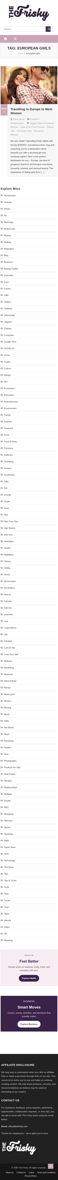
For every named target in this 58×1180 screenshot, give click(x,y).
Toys (6, 894)
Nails (6, 721)
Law (6, 621)
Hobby (7, 568)
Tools (6, 887)
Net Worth (9, 727)
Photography (10, 760)
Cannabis (8, 275)
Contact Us (21, 1172)
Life (6, 634)
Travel (7, 900)
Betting (7, 242)
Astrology (8, 222)
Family (7, 415)
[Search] (48, 29)
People (7, 747)
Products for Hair (12, 767)
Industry (8, 601)
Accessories (10, 195)
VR (5, 933)
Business (8, 262)
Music (7, 714)
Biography (9, 248)
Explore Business (29, 1024)
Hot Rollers (9, 588)
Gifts (6, 481)
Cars (6, 282)
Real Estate (9, 774)
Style (6, 840)
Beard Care (9, 228)
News (6, 734)
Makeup (8, 661)
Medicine (8, 674)
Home (7, 574)
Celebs (7, 302)
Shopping (8, 814)
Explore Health (29, 978)
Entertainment (11, 401)
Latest (31, 1172)
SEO (6, 807)
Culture (7, 368)
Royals (7, 800)
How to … (9, 594)
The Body (8, 867)
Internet (8, 608)
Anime (7, 209)
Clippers (8, 322)
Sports (7, 827)
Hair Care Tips (11, 521)
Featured (8, 428)
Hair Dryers (9, 528)
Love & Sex (9, 647)
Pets (6, 754)
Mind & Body (10, 681)
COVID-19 (9, 348)
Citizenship (9, 315)
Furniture (8, 448)
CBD (6, 295)
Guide (7, 501)
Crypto (7, 361)
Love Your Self (11, 654)
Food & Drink (10, 441)
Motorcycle (9, 694)
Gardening (9, 475)
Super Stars (10, 847)
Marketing (9, 667)
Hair (6, 514)
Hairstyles (9, 541)
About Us (9, 1172)
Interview (8, 614)
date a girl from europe (33, 127)
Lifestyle (8, 641)
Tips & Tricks (10, 880)
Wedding (8, 940)
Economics (9, 388)
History (7, 561)
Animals (8, 202)
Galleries (8, 455)
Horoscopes (10, 581)
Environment (10, 408)
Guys (6, 508)
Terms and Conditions (46, 1172)
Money (7, 687)
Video (7, 927)
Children (8, 308)
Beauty (7, 235)
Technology (9, 860)
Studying (8, 834)
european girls (24, 131)
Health (7, 548)
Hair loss (8, 534)
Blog (6, 255)
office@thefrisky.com (17, 1126)
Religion (8, 794)
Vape (6, 913)
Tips (6, 874)
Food (6, 435)
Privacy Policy (31, 1176)
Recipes (8, 780)
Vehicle (7, 920)
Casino (7, 288)
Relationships (17, 123)
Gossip (7, 494)
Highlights (9, 554)
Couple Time (10, 342)
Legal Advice (10, 627)
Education (9, 395)
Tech (6, 854)
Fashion (8, 421)
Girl (5, 488)
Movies (7, 701)
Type (6, 907)
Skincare (8, 820)
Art (5, 215)
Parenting (8, 741)
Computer (9, 335)
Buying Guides (11, 268)
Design (7, 375)
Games (7, 468)
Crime (7, 355)
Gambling (8, 461)
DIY (6, 381)
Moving (7, 707)
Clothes (7, 328)
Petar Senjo (19, 119)
